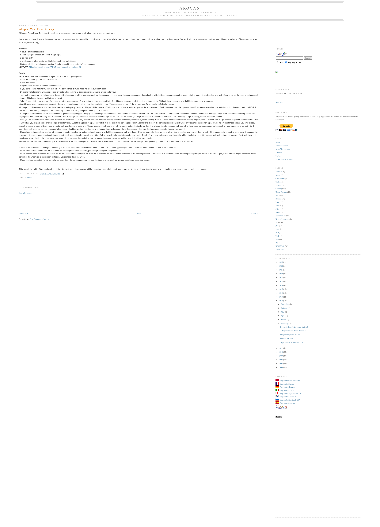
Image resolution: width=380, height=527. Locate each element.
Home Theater (281, 192)
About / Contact (282, 145)
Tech (29, 177)
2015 (281, 289)
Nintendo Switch (282, 219)
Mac (277, 205)
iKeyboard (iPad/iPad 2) (290, 334)
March (284, 319)
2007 (281, 363)
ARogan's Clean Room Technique (37, 29)
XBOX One (280, 249)
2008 (281, 359)
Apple (278, 175)
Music (278, 212)
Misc (278, 208)
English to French (286, 384)
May (283, 311)
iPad (277, 195)
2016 (281, 285)
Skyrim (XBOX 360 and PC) (291, 342)
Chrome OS (280, 178)
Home (139, 213)
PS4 (277, 229)
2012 (281, 300)
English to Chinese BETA (289, 380)
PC (277, 222)
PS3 (277, 225)
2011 (281, 348)
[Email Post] (62, 173)
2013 (281, 296)
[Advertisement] (73, 203)
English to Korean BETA (289, 396)
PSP (277, 232)
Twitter (278, 155)
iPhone (278, 198)
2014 (281, 293)
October (284, 308)
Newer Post (23, 213)
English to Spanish (287, 403)
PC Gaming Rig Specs (284, 159)
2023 (281, 262)
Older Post (254, 213)
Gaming (279, 188)
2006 (281, 367)
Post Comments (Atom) (39, 219)
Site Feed (280, 102)
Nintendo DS (281, 215)
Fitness (278, 185)
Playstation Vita (286, 338)
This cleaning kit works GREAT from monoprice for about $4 (55, 67)
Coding (279, 181)
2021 (281, 269)
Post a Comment (25, 193)
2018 (281, 277)
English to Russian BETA (289, 399)
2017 (281, 281)
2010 (281, 352)
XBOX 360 (280, 246)
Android (279, 171)
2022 (281, 266)
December (285, 304)
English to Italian (286, 390)
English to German (287, 387)
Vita (277, 239)
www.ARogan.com (283, 149)
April (283, 315)
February (285, 323)
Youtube (279, 152)
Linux (278, 202)
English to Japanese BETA (290, 393)
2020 (281, 273)
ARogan (189, 8)
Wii (277, 242)
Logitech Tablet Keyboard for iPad (294, 326)
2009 (281, 355)
